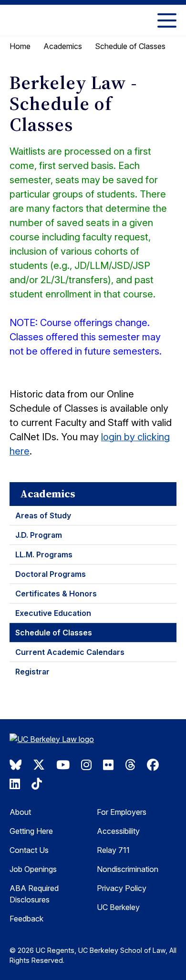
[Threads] (130, 765)
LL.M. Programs (43, 554)
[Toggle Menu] (166, 20)
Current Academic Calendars (69, 652)
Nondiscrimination (127, 869)
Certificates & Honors (56, 593)
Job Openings (33, 869)
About (20, 812)
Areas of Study (43, 515)
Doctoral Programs (50, 574)
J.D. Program (38, 535)
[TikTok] (36, 784)
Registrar (32, 671)
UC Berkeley (118, 907)
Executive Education (53, 613)
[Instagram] (86, 765)
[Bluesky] (15, 765)
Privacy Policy (121, 888)
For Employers (121, 812)
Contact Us (29, 850)
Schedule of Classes (53, 632)
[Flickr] (108, 765)
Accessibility (118, 831)
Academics (62, 46)
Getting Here (31, 831)
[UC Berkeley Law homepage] (57, 740)
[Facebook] (153, 765)
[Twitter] (39, 765)
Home (20, 46)
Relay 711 (113, 850)
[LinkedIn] (15, 784)
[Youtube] (63, 765)
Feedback (26, 918)
